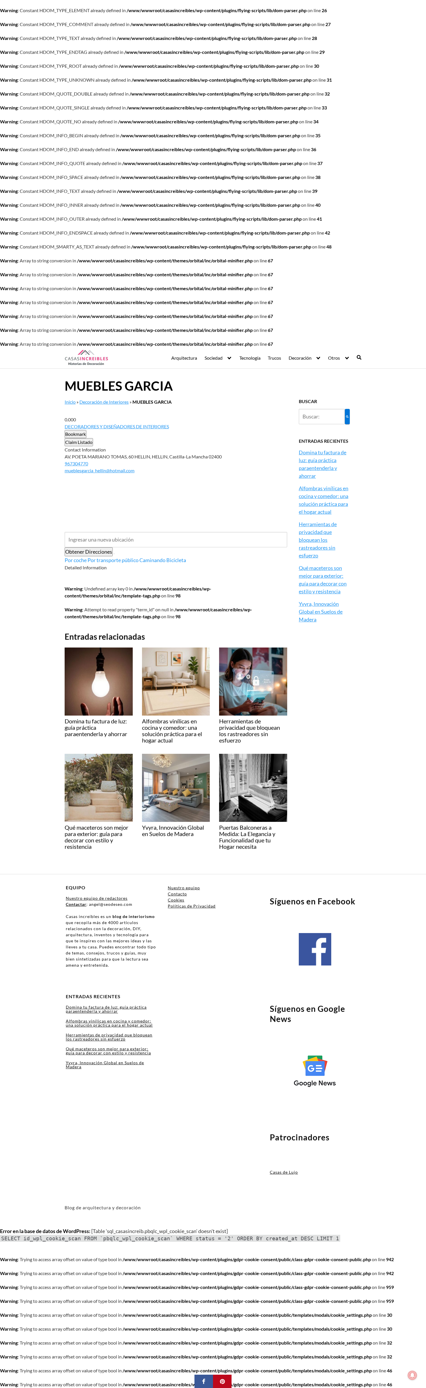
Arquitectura (184, 358)
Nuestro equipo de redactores (97, 898)
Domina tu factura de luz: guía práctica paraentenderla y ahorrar (106, 1009)
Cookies (176, 899)
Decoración (300, 358)
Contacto (177, 893)
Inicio (70, 402)
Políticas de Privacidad (192, 906)
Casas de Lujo (284, 1172)
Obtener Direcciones (88, 551)
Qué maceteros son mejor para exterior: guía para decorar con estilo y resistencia (108, 1050)
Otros (334, 358)
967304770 (76, 463)
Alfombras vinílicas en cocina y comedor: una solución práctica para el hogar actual (109, 1022)
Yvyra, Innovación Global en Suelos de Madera (321, 612)
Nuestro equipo (184, 887)
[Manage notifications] (412, 1375)
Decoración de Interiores (104, 402)
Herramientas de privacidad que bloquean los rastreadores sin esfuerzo (318, 540)
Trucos (274, 358)
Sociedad (214, 358)
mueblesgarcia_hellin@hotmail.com (99, 470)
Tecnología (250, 358)
